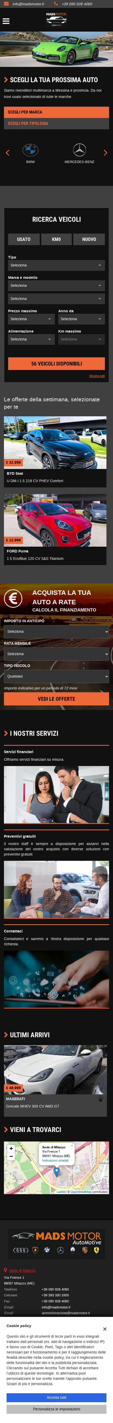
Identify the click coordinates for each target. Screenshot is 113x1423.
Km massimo (69, 331)
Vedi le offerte (56, 699)
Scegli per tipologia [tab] (28, 123)
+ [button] (11, 1148)
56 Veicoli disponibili (56, 363)
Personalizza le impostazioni (56, 1409)
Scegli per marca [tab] (25, 112)
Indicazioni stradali (55, 1160)
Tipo (12, 257)
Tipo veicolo (17, 666)
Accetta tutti (56, 1397)
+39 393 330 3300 (55, 1295)
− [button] (11, 1156)
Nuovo (89, 239)
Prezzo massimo (22, 311)
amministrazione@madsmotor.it (66, 1313)
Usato (23, 239)
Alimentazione (21, 331)
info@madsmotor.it (28, 4)
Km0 (56, 239)
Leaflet (61, 1191)
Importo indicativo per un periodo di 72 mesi (40, 688)
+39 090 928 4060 (76, 4)
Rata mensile (17, 643)
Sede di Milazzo (22, 1270)
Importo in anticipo (24, 621)
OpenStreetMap (81, 1191)
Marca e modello (23, 277)
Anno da (66, 311)
